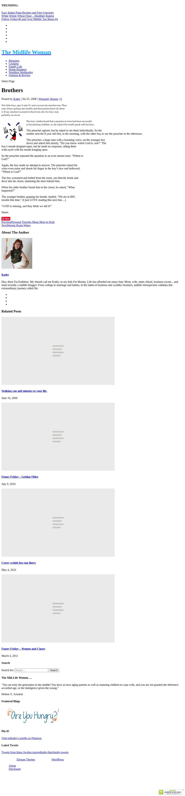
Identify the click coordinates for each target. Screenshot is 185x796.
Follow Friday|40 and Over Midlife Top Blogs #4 (29, 19)
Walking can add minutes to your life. (24, 390)
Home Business (18, 69)
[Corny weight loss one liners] (58, 555)
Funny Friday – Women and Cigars (23, 648)
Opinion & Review (20, 75)
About (12, 765)
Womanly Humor (48, 98)
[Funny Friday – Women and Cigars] (58, 641)
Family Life (15, 66)
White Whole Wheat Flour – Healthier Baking (27, 15)
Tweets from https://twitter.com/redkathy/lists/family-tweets (34, 752)
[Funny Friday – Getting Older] (58, 469)
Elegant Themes (26, 759)
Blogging (14, 60)
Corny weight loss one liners (18, 562)
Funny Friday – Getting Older (19, 476)
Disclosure (15, 768)
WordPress (57, 759)
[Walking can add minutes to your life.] (58, 383)
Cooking (14, 63)
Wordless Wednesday (21, 72)
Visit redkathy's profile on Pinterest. (21, 738)
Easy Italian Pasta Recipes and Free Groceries (27, 12)
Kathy (16, 98)
